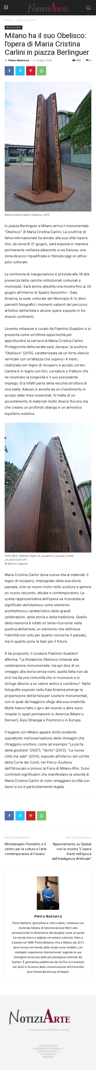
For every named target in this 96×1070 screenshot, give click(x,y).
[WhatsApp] (41, 70)
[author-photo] (48, 910)
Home (9, 20)
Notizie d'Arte (26, 20)
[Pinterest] (30, 70)
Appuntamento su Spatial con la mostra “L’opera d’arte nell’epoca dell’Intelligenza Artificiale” (71, 851)
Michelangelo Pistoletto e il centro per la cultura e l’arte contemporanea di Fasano (26, 849)
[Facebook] (9, 70)
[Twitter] (20, 70)
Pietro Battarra (18, 60)
